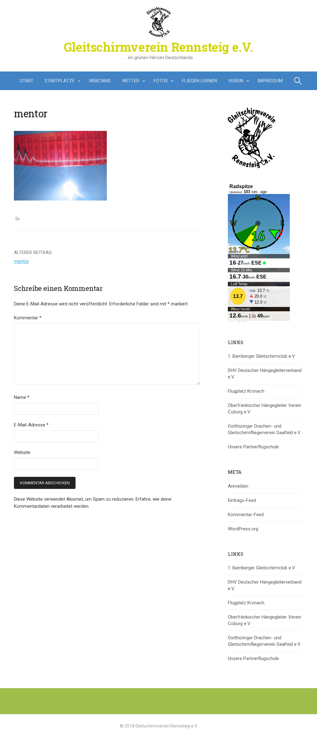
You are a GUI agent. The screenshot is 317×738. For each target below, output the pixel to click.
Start (26, 81)
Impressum (270, 81)
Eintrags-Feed (242, 500)
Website (22, 452)
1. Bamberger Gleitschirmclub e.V (261, 356)
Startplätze (60, 81)
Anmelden (238, 486)
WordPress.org (243, 529)
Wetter (130, 81)
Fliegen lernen (199, 81)
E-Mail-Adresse (31, 425)
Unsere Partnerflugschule (253, 447)
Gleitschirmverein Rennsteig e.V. (158, 47)
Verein (235, 81)
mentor (21, 261)
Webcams (100, 81)
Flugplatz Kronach (246, 391)
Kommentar (27, 318)
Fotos (161, 81)
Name (21, 397)
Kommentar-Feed (246, 514)
